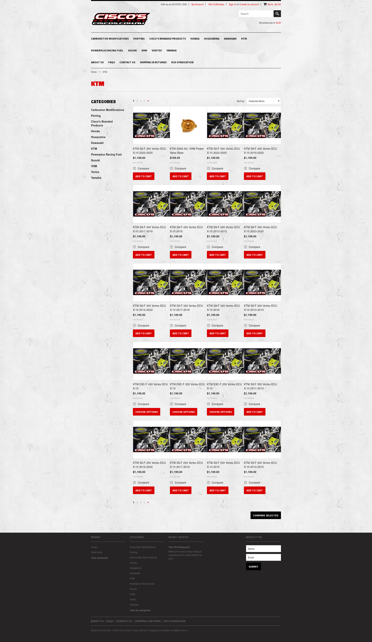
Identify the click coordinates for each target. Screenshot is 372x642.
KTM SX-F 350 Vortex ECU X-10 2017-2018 (186, 308)
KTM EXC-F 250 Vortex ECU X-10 (224, 386)
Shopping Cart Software (159, 630)
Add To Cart (143, 176)
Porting (139, 38)
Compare (143, 168)
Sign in (232, 4)
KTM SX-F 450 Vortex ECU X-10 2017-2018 (149, 229)
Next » (148, 101)
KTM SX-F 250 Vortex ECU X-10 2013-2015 (260, 465)
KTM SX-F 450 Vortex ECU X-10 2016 (186, 229)
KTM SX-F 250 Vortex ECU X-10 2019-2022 (149, 465)
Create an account (249, 4)
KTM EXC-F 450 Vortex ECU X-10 (150, 386)
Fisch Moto (96, 552)
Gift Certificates (216, 4)
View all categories (140, 610)
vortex (94, 547)
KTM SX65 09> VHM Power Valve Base (187, 151)
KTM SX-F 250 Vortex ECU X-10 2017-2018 (186, 465)
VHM (144, 50)
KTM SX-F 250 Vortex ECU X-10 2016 (223, 465)
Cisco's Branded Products (167, 38)
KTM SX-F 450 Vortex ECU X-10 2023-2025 (223, 151)
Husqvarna (211, 38)
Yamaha (171, 50)
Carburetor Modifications (110, 38)
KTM (244, 38)
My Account (197, 4)
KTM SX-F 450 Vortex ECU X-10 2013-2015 (223, 229)
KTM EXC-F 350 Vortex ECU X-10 (187, 386)
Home (94, 71)
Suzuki (132, 50)
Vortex (157, 50)
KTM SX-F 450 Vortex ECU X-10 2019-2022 (260, 151)
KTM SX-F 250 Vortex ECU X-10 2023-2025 (149, 151)
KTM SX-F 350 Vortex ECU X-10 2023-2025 (260, 229)
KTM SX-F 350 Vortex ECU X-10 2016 (223, 308)
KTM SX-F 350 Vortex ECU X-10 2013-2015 (260, 308)
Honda (194, 38)
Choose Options (146, 412)
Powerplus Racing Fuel (107, 50)
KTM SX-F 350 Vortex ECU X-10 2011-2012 (260, 386)
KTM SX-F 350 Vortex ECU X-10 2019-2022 (149, 308)
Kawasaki (230, 38)
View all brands (99, 558)
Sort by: (241, 101)
